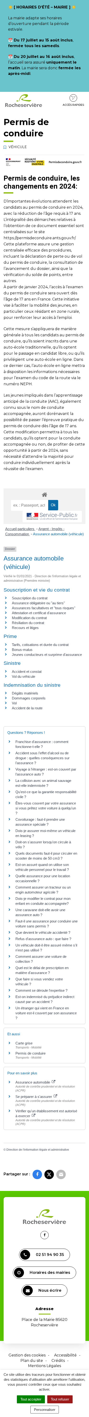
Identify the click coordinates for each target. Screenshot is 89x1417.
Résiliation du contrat (28, 623)
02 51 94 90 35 (50, 1254)
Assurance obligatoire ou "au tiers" (38, 603)
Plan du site (31, 1360)
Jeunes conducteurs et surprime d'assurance (47, 655)
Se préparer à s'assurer (34, 1097)
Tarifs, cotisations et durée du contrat (40, 645)
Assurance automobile (33, 1082)
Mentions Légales (44, 1366)
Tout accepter (30, 1399)
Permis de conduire (30, 1053)
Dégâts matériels (25, 693)
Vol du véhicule (23, 676)
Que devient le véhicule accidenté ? (42, 932)
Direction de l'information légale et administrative (37, 1149)
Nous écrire (49, 1290)
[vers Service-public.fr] (52, 516)
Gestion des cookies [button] (27, 1355)
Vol (14, 703)
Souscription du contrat (29, 598)
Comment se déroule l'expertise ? (41, 990)
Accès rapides (73, 104)
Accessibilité (65, 1355)
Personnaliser (44, 1410)
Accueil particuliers (20, 529)
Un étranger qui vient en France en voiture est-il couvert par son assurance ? (46, 1013)
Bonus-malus (22, 650)
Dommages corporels (29, 698)
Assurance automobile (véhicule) (58, 534)
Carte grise (24, 1043)
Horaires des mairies (50, 1272)
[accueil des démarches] (44, 494)
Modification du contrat (29, 618)
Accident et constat (27, 672)
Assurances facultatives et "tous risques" (43, 608)
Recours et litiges (25, 628)
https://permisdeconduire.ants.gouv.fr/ (39, 238)
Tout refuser (60, 1399)
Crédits (58, 1360)
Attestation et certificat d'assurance (39, 613)
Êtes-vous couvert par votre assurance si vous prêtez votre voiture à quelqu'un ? (45, 808)
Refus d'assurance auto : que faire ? (43, 939)
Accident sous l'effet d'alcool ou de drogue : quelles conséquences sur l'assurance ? (42, 758)
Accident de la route (27, 708)
